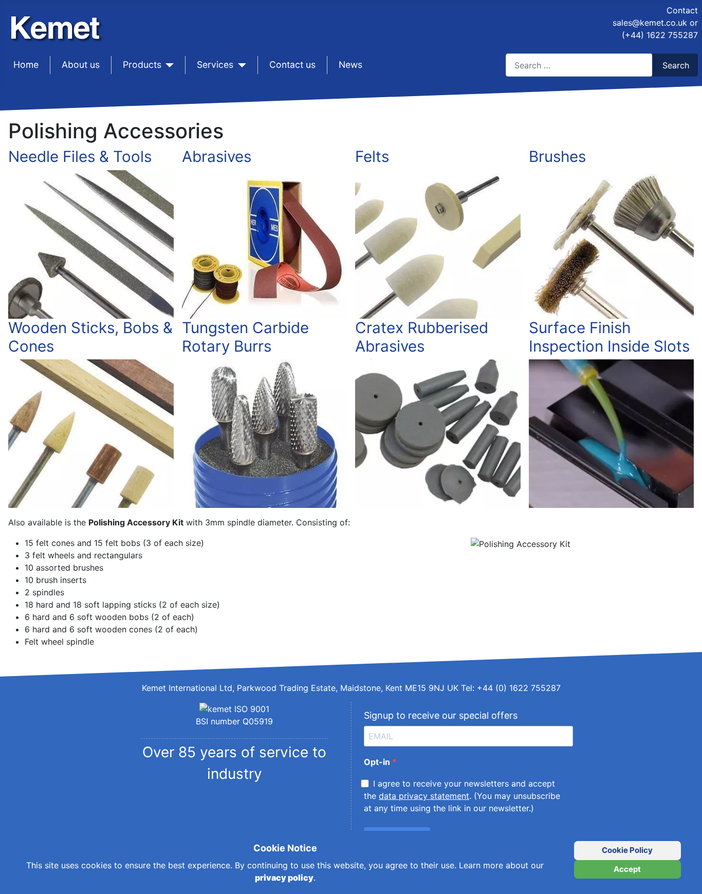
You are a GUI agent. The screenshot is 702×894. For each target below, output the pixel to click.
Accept (627, 869)
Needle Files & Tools (80, 156)
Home (26, 64)
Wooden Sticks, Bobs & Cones (90, 336)
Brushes (557, 156)
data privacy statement (424, 796)
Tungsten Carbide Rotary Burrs (245, 336)
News (350, 64)
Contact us (292, 64)
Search (675, 65)
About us (81, 64)
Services (215, 64)
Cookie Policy (627, 850)
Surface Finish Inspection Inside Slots (609, 336)
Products (142, 64)
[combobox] (579, 65)
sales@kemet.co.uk (650, 22)
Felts (372, 156)
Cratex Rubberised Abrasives (421, 336)
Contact (682, 10)
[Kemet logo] (58, 19)
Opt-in (378, 762)
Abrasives (216, 156)
